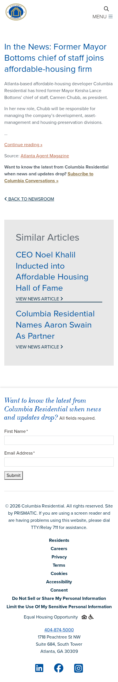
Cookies (59, 573)
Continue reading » (23, 144)
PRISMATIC (25, 513)
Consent (59, 590)
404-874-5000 (59, 630)
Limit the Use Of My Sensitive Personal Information (59, 606)
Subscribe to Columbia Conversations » (48, 177)
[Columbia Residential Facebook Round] (58, 668)
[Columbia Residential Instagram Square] (78, 668)
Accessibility (59, 581)
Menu (100, 16)
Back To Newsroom (30, 199)
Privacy (59, 557)
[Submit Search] (106, 9)
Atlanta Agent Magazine (45, 155)
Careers (59, 548)
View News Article (38, 299)
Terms (59, 565)
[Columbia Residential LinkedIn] (39, 668)
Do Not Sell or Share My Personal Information (59, 598)
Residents (59, 540)
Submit (14, 475)
